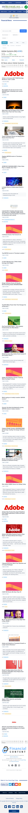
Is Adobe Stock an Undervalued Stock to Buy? (12, 187)
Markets (4, 42)
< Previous (3, 66)
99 (25, 65)
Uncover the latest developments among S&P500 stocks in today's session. (12, 408)
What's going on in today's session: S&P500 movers (13, 398)
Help (16, 792)
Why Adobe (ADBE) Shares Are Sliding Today (14, 484)
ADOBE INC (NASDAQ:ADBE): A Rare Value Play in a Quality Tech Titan (13, 167)
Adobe (5, 519)
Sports (10, 2)
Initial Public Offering (15, 123)
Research (22, 60)
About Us (5, 792)
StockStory (5, 391)
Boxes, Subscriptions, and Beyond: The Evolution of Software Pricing (12, 459)
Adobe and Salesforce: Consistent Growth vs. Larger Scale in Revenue (14, 644)
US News (19, 11)
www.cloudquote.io (14, 756)
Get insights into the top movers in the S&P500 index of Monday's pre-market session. (12, 91)
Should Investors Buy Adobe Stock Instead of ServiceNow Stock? (14, 354)
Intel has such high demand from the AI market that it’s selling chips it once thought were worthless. (14, 707)
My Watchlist (15, 34)
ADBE (19, 51)
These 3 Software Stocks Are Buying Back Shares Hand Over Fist (13, 137)
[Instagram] (19, 765)
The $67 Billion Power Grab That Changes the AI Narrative (14, 305)
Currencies (12, 45)
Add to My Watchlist (5, 57)
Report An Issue (22, 792)
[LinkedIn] (15, 765)
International (18, 45)
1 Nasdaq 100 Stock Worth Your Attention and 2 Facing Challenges (14, 564)
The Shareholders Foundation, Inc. (9, 219)
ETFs (17, 42)
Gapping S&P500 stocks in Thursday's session (12, 157)
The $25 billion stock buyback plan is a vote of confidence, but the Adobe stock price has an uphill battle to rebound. (14, 679)
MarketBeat (5, 150)
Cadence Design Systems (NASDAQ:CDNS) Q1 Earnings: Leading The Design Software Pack (13, 430)
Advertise (11, 792)
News (3, 2)
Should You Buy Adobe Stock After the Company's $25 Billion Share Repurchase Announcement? (12, 671)
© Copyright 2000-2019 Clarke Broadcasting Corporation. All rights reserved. (14, 801)
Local (10, 11)
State (14, 11)
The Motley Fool (6, 121)
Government (17, 393)
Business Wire (6, 221)
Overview (4, 45)
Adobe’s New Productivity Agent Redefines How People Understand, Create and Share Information (13, 513)
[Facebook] (12, 765)
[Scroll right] (27, 2)
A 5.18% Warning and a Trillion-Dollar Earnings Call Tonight (11, 262)
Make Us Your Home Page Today (9, 780)
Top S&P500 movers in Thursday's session (13, 253)
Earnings (6, 270)
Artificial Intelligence (8, 123)
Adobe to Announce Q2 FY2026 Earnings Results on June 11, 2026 (13, 78)
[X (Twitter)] (8, 765)
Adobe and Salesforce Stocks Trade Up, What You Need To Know (12, 378)
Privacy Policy (23, 760)
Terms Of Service (15, 761)
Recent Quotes (5, 34)
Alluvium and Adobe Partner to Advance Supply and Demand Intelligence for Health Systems (13, 728)
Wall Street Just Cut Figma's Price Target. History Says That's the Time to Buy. (13, 111)
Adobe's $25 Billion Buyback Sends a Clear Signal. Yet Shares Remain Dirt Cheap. (13, 535)
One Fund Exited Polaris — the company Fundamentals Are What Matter (12, 327)
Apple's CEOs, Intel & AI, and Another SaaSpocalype (11, 699)
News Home (4, 11)
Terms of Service (10, 798)
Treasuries (4, 47)
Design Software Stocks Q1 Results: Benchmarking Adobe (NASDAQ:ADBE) (12, 283)
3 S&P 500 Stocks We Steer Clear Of (11, 592)
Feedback (14, 811)
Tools (23, 42)
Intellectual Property (15, 299)
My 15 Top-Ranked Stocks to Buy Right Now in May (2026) (13, 620)
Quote (5, 60)
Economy (13, 393)
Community (18, 2)
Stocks (11, 42)
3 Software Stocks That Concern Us (11, 234)
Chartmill (5, 97)
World (24, 11)
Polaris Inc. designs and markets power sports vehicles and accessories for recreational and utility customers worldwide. (14, 334)
